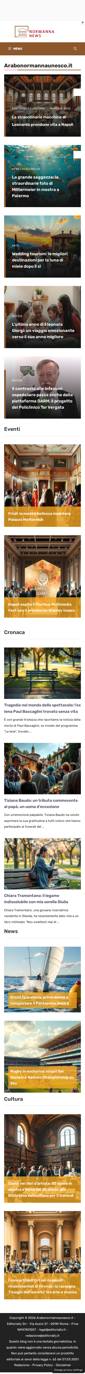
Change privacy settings (68, 1369)
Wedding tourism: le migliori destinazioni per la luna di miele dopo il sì (39, 260)
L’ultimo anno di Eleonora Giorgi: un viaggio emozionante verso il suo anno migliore (43, 330)
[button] (75, 48)
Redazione (21, 1365)
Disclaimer (63, 1365)
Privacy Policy (42, 1365)
